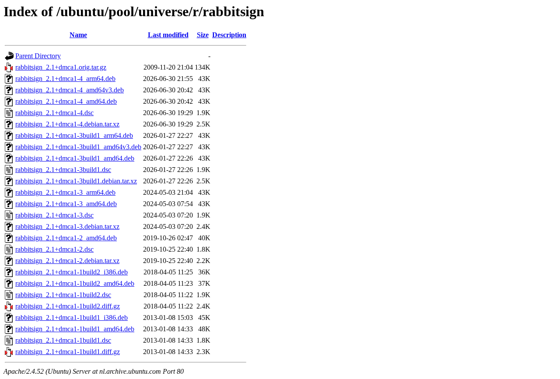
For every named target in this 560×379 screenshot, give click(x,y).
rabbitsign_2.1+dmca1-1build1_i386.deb (71, 317)
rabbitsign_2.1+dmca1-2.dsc (54, 249)
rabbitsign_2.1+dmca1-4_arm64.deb (65, 78)
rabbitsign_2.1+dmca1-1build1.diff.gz (67, 351)
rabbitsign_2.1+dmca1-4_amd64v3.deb (69, 90)
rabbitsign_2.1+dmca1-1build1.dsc (63, 340)
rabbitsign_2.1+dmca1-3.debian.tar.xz (67, 226)
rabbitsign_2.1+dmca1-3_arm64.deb (65, 192)
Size (203, 35)
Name (78, 35)
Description (229, 35)
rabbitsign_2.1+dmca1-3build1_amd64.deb (74, 158)
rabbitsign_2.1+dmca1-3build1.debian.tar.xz (76, 181)
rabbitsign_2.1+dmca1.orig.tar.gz (60, 67)
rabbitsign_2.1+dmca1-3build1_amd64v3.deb (78, 147)
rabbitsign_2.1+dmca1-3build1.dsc (63, 169)
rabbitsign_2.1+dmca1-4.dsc (54, 112)
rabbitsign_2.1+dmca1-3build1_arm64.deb (74, 135)
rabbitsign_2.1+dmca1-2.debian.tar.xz (67, 260)
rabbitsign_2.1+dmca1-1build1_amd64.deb (74, 329)
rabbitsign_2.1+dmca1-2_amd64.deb (66, 238)
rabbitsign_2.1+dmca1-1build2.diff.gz (67, 306)
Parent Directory (38, 56)
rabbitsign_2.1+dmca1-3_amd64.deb (66, 203)
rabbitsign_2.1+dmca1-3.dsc (54, 215)
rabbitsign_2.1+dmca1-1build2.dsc (63, 294)
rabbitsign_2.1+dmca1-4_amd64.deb (66, 101)
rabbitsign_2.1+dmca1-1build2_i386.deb (71, 272)
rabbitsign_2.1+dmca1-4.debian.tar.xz (67, 124)
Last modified (168, 35)
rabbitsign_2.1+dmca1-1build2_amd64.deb (74, 283)
